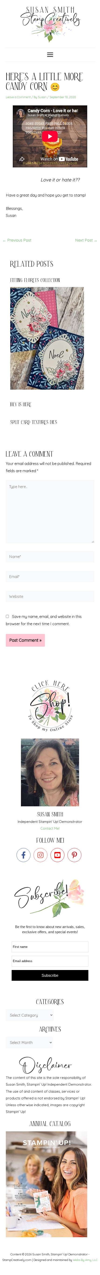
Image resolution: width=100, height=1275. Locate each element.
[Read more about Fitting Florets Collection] (50, 338)
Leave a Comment (18, 97)
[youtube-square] (58, 855)
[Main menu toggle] (50, 54)
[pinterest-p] (75, 855)
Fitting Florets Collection (35, 281)
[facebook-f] (25, 855)
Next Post (86, 240)
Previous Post (17, 240)
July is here (20, 405)
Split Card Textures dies (33, 423)
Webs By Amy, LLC (85, 1260)
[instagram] (41, 855)
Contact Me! (50, 828)
